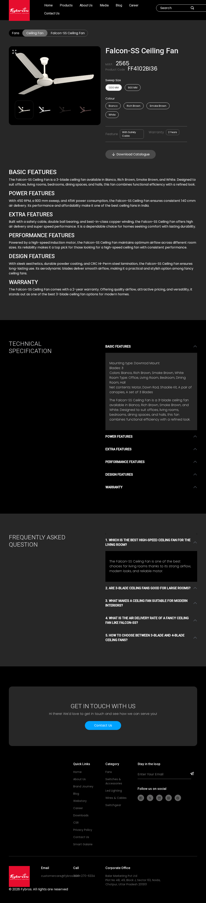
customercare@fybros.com (60, 876)
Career (133, 5)
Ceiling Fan (34, 33)
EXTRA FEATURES (118, 449)
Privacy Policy (82, 830)
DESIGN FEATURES (119, 474)
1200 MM (114, 87)
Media (104, 5)
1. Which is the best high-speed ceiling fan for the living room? (148, 542)
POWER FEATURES (119, 436)
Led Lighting (113, 791)
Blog (119, 5)
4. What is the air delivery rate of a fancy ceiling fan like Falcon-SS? (147, 620)
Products (66, 5)
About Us (86, 5)
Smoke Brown (158, 106)
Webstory (80, 801)
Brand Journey (83, 786)
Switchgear (113, 805)
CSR (76, 823)
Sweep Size (113, 80)
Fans (15, 33)
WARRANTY (114, 487)
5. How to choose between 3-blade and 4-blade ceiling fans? (144, 637)
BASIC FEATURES (118, 346)
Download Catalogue (133, 154)
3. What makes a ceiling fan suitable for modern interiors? (146, 603)
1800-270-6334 (84, 876)
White (112, 114)
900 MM (132, 87)
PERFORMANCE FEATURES (125, 462)
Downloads (81, 815)
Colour (110, 98)
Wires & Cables (116, 798)
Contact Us (52, 13)
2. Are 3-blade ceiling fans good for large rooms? (148, 588)
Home (48, 5)
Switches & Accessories (113, 781)
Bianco (113, 106)
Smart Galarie (83, 844)
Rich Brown (133, 106)
